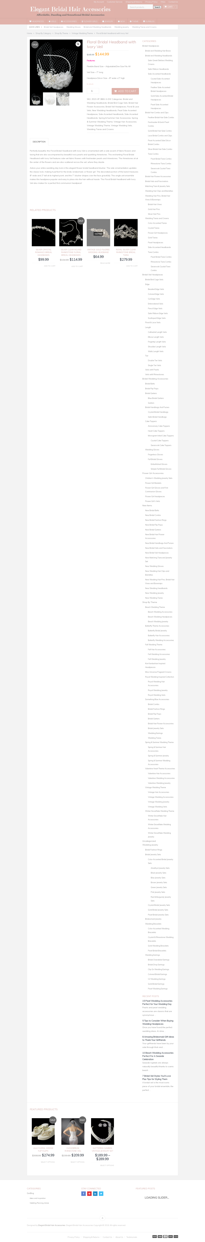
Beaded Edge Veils (156, 289)
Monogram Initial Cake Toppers (161, 435)
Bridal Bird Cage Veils (118, 103)
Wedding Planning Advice (39, 1203)
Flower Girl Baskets (153, 483)
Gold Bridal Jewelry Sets (158, 910)
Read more (105, 263)
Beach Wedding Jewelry (158, 621)
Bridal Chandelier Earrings (158, 960)
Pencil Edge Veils (155, 308)
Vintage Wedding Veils (121, 125)
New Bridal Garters (153, 530)
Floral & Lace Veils (153, 322)
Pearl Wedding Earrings (158, 989)
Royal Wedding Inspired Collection (159, 677)
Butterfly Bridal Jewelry (157, 630)
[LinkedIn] (95, 1193)
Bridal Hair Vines (155, 204)
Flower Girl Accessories (153, 473)
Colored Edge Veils (156, 294)
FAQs (163, 2)
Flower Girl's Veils (152, 501)
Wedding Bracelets (153, 924)
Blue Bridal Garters (156, 398)
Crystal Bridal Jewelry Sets (159, 905)
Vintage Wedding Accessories (160, 797)
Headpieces (37, 21)
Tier (146, 356)
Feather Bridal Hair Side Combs (161, 117)
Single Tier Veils (154, 365)
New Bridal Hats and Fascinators (159, 548)
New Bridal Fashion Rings (156, 520)
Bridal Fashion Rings (156, 709)
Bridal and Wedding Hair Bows (158, 51)
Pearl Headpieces (155, 242)
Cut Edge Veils (154, 299)
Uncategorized (149, 841)
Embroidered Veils (155, 304)
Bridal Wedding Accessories (155, 378)
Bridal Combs (153, 704)
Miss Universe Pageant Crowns (158, 672)
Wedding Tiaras (154, 738)
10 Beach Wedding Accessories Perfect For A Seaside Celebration (157, 1056)
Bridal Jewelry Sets (156, 728)
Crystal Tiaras (153, 228)
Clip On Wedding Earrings (158, 969)
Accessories (70, 21)
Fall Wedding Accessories (159, 654)
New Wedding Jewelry (154, 593)
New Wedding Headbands (104, 110)
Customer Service (114, 2)
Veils (53, 21)
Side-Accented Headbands (111, 114)
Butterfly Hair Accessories (159, 635)
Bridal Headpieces (150, 46)
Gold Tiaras (153, 237)
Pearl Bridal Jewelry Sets (158, 915)
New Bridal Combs (153, 515)
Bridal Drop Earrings (156, 964)
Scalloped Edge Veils (157, 318)
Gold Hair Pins (154, 209)
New (122, 21)
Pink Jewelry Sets (158, 892)
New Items (147, 505)
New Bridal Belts (152, 510)
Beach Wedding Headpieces (160, 617)
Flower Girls (90, 21)
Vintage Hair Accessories (125, 121)
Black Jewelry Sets (158, 873)
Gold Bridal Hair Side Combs (160, 131)
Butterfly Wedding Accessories (161, 640)
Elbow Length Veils (156, 337)
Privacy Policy (151, 2)
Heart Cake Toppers (156, 431)
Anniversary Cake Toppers (159, 426)
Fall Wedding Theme (153, 644)
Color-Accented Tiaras (157, 223)
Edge (147, 284)
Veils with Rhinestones (154, 374)
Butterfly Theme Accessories (157, 626)
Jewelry (108, 21)
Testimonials (131, 1237)
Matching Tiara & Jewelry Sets (157, 186)
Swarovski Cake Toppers (161, 445)
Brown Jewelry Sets (159, 882)
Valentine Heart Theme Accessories (160, 768)
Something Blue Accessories (157, 699)
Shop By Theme (149, 602)
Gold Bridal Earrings (156, 984)
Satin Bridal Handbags (157, 417)
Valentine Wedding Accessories (161, 778)
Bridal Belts (150, 384)
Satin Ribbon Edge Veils (158, 313)
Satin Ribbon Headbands (158, 69)
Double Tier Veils (155, 360)
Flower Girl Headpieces (158, 233)
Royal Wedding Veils (156, 695)
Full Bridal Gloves (155, 459)
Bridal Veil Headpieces (53, 27)
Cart (171, 7)
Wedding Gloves (73, 27)
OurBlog (150, 21)
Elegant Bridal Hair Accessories (51, 1225)
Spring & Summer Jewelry (158, 756)
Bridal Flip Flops (151, 388)
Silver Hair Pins (154, 214)
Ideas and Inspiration (38, 1198)
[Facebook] (83, 1193)
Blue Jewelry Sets (158, 878)
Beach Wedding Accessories (160, 612)
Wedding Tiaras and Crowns (144, 27)
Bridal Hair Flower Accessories (158, 176)
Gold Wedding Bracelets (158, 946)
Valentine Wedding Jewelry (159, 783)
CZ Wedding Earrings (157, 979)
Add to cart (127, 91)
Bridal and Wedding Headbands (97, 27)
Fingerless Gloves (155, 454)
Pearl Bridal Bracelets (157, 950)
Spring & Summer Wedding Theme (159, 742)
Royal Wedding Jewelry (158, 690)
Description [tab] (39, 141)
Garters (151, 403)
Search (157, 7)
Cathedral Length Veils (157, 332)
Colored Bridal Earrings (157, 974)
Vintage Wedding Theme (98, 125)
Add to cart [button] (49, 266)
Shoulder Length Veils (157, 346)
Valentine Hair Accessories (159, 773)
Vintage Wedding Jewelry (158, 802)
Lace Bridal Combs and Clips (160, 135)
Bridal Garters (151, 393)
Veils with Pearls (152, 370)
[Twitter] (101, 1193)
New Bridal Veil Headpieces (157, 553)
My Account (99, 2)
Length (148, 327)
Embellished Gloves (159, 464)
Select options (48, 1162)
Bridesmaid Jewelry (153, 919)
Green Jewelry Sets (159, 887)
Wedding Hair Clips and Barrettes (159, 191)
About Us (119, 1237)
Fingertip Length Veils (157, 342)
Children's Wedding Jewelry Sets (158, 478)
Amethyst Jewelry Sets (160, 868)
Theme (135, 21)
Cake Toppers (151, 421)
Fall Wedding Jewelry (157, 659)
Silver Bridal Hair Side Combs (160, 149)
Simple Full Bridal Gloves (161, 469)
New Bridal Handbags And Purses (159, 543)
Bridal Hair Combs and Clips (156, 112)
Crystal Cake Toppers (160, 440)
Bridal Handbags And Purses (157, 407)
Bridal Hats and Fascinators (156, 181)
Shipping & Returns (134, 2)
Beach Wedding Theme (155, 607)
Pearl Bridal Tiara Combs (161, 159)
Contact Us (173, 2)
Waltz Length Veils (155, 351)
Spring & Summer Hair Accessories (115, 118)
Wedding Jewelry (121, 27)
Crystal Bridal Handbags (158, 412)
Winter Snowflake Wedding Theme (159, 811)
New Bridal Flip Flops (154, 525)
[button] (78, 44)
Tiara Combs (153, 154)
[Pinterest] (89, 1193)
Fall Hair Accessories (157, 649)
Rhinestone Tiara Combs (161, 163)
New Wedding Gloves (154, 566)
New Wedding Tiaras (154, 598)
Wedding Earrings (155, 733)
